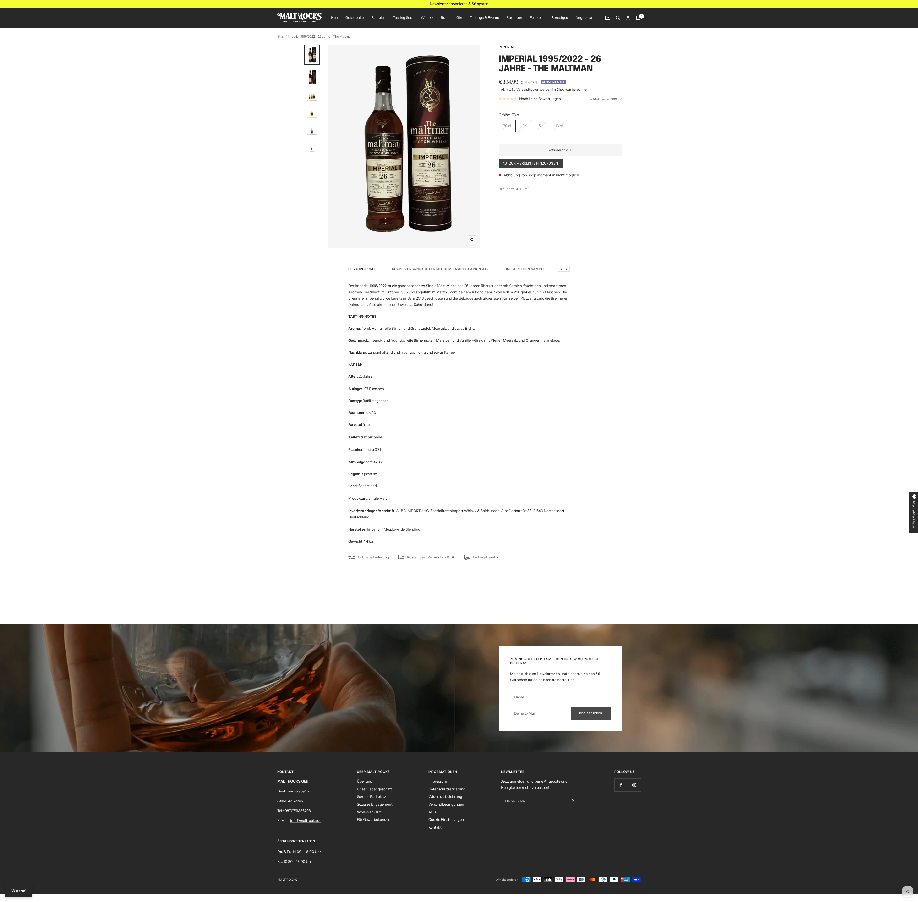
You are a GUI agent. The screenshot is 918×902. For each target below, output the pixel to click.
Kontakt (435, 827)
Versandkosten (527, 89)
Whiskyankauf (369, 812)
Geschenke (354, 17)
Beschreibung (361, 269)
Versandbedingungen (446, 804)
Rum (445, 17)
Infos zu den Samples (527, 269)
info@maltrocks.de (305, 820)
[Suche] (618, 18)
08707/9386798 (297, 810)
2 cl (525, 125)
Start (280, 36)
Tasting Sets (403, 17)
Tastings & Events (484, 17)
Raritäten (514, 17)
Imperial (507, 47)
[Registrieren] (572, 800)
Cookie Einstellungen (446, 819)
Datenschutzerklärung (446, 789)
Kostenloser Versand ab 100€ (431, 557)
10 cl (559, 125)
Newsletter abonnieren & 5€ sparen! (459, 3)
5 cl (541, 125)
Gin (459, 17)
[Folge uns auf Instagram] (634, 784)
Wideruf (18, 890)
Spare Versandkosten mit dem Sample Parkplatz (440, 269)
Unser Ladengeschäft (374, 789)
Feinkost (537, 17)
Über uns (364, 781)
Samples (378, 17)
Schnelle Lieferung (373, 557)
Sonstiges (560, 17)
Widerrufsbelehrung (445, 796)
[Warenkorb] (638, 18)
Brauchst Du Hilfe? (514, 189)
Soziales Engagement (375, 804)
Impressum (437, 781)
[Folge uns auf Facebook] (621, 784)
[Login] (628, 18)
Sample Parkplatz (371, 796)
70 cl (507, 125)
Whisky (427, 17)
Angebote (583, 17)
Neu (334, 17)
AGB (432, 812)
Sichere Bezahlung (488, 557)
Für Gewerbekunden (373, 819)
